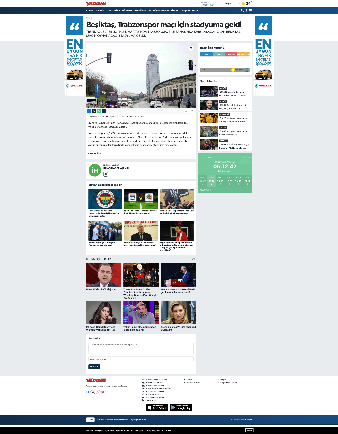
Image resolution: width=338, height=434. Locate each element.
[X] (93, 392)
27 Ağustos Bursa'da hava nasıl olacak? (233, 133)
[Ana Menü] (250, 10)
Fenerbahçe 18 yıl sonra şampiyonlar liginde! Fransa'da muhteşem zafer (103, 213)
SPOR (195, 11)
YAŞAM (186, 11)
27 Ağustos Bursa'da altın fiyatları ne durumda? (233, 120)
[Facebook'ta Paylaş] (89, 111)
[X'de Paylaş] (94, 111)
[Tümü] (248, 81)
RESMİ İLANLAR (142, 11)
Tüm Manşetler (152, 395)
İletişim (223, 380)
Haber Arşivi (151, 400)
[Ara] (242, 10)
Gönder (94, 367)
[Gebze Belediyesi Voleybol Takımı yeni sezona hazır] (105, 231)
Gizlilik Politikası (193, 383)
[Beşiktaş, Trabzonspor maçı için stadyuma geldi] (141, 75)
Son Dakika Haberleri (155, 397)
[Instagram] (98, 392)
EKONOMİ (224, 114)
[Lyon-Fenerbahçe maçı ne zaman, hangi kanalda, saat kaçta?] (141, 199)
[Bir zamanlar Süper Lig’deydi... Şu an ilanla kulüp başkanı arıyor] (177, 199)
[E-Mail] (105, 174)
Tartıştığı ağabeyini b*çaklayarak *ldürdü (232, 107)
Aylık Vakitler (207, 190)
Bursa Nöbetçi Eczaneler (156, 380)
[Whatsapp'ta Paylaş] (99, 111)
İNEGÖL (100, 11)
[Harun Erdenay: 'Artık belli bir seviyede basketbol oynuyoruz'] (141, 231)
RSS (91, 420)
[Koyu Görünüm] (246, 10)
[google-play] (181, 407)
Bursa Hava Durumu (154, 383)
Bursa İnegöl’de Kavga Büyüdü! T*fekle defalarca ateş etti (234, 146)
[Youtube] (102, 392)
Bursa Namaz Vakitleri (155, 386)
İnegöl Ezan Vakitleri (228, 383)
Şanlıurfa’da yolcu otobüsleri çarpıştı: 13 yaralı (232, 94)
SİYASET (175, 11)
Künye (189, 380)
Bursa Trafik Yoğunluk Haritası (158, 389)
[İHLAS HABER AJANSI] (94, 170)
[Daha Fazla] (104, 111)
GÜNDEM (127, 11)
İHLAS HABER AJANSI (97, 117)
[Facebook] (88, 392)
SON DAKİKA (113, 11)
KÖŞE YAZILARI (161, 11)
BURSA (89, 11)
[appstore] (157, 407)
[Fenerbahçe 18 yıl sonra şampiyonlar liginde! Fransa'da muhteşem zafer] (105, 199)
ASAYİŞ (223, 88)
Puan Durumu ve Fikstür (156, 391)
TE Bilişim (248, 420)
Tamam (249, 430)
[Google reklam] (74, 56)
